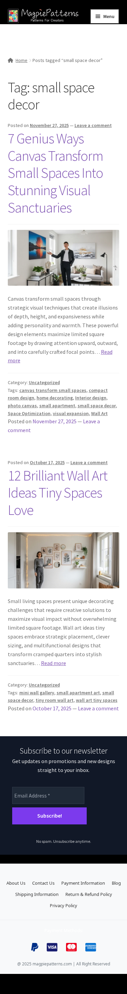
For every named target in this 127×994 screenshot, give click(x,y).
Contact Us (43, 883)
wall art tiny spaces (97, 700)
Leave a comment (93, 125)
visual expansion (71, 413)
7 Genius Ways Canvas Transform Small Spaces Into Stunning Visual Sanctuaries (55, 172)
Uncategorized (44, 382)
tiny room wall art (54, 700)
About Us (15, 883)
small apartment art (78, 693)
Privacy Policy (63, 905)
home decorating (55, 398)
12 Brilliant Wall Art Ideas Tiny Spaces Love (57, 493)
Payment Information (83, 883)
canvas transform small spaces (52, 390)
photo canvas (22, 406)
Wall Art (99, 413)
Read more (53, 663)
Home (21, 60)
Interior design (90, 398)
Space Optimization (29, 413)
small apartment (57, 406)
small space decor (97, 406)
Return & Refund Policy (88, 894)
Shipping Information (37, 894)
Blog (116, 883)
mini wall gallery (36, 693)
